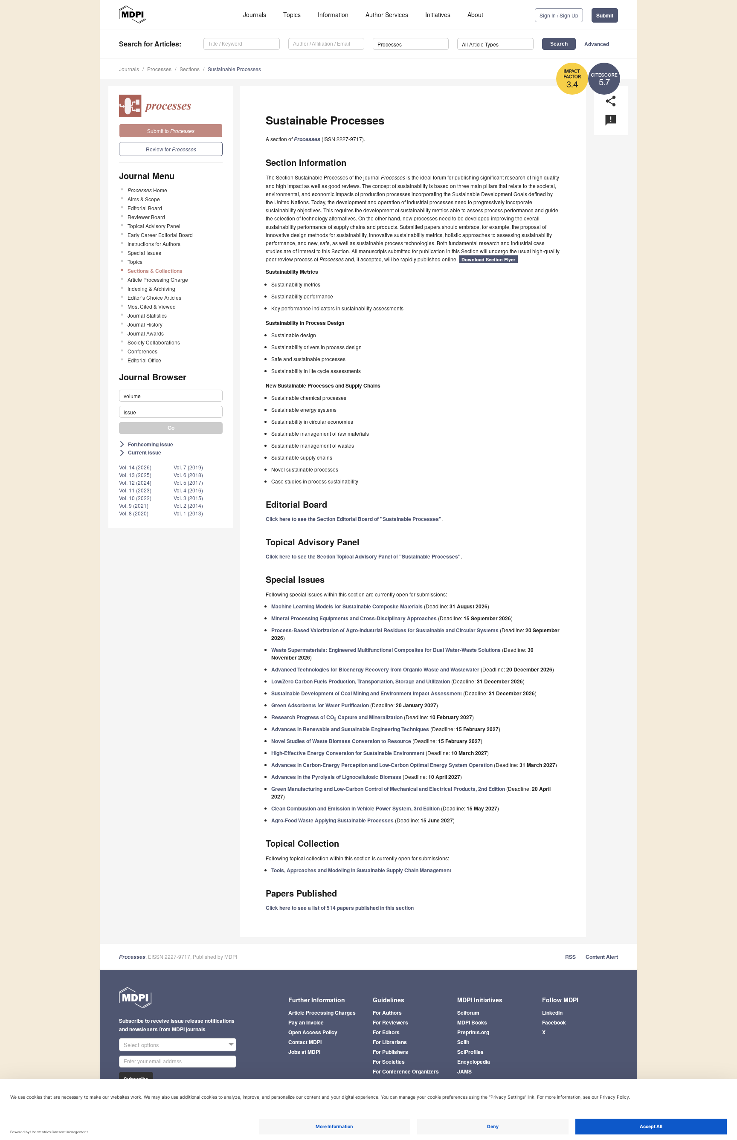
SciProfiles (470, 1052)
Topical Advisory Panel (154, 225)
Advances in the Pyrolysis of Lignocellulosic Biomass (336, 777)
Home (147, 190)
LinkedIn (552, 1012)
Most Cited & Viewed (152, 306)
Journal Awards (146, 333)
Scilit (463, 1042)
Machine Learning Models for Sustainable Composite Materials (347, 606)
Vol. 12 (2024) (135, 482)
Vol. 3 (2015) (188, 497)
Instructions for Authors (154, 243)
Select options (141, 1045)
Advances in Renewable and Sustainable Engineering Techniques (350, 729)
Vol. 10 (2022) (135, 497)
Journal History (145, 324)
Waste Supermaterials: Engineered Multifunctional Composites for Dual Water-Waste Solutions (386, 650)
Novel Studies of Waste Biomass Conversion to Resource (341, 741)
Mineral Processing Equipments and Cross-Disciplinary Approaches (354, 618)
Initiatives (437, 14)
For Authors (387, 1012)
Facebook (554, 1022)
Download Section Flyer (488, 259)
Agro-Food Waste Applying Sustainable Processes (332, 820)
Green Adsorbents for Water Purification (320, 705)
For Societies (389, 1061)
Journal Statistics (147, 315)
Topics (292, 14)
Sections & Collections (155, 271)
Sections (190, 68)
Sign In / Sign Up (559, 15)
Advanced (596, 44)
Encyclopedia (473, 1061)
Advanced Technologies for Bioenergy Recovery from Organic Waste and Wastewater (375, 669)
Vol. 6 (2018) (188, 474)
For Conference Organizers (406, 1071)
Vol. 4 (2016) (188, 490)
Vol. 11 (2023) (135, 490)
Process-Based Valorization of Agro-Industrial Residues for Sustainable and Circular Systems (385, 630)
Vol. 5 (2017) (188, 482)
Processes (159, 68)
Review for (171, 149)
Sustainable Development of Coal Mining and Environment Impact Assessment (366, 693)
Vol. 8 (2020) (133, 513)
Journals (254, 14)
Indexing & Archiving (151, 288)
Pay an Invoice (306, 1022)
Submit (604, 15)
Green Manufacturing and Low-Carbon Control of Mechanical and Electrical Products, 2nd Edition (388, 789)
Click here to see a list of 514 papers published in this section (340, 907)
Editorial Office (144, 360)
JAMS (464, 1071)
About (475, 14)
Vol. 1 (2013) (188, 513)
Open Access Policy (312, 1032)
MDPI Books (472, 1022)
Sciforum (468, 1012)
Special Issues (144, 252)
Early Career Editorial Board (160, 234)
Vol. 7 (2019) (188, 467)
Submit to (170, 130)
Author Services (387, 14)
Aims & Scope (144, 199)
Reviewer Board (146, 216)
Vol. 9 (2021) (133, 505)
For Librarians (390, 1042)
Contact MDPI (305, 1042)
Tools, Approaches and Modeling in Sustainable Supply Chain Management (361, 870)
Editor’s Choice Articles (154, 297)
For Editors (386, 1032)
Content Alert (602, 957)
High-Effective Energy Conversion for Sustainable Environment (347, 753)
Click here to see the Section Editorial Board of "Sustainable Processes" (353, 519)
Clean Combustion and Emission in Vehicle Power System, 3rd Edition (355, 808)
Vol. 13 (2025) (135, 474)
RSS (570, 957)
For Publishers (390, 1052)
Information (333, 14)
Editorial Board (145, 207)
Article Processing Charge (158, 279)
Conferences (142, 351)
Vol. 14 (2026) (135, 467)
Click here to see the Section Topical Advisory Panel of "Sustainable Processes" (363, 556)
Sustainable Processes (234, 68)
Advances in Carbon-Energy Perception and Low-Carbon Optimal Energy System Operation (382, 765)
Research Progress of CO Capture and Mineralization (337, 717)
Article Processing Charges (322, 1012)
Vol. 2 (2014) (188, 505)
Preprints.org (473, 1032)
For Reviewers (390, 1022)
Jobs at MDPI (304, 1052)
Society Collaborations (154, 342)
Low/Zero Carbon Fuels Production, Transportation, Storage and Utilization (360, 681)
